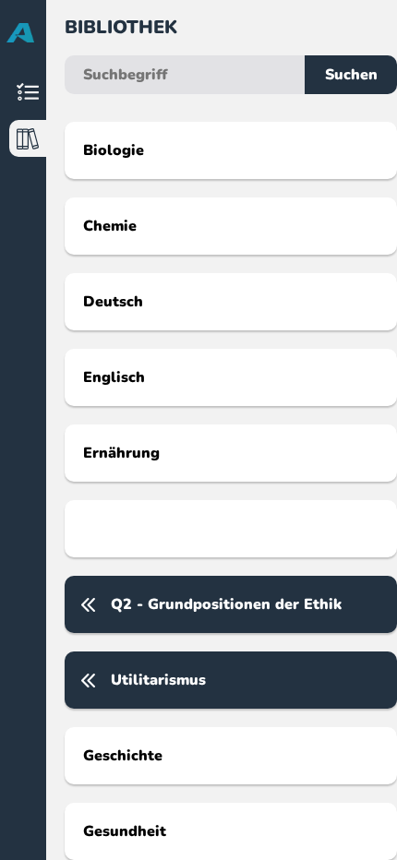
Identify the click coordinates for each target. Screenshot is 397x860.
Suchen (351, 75)
